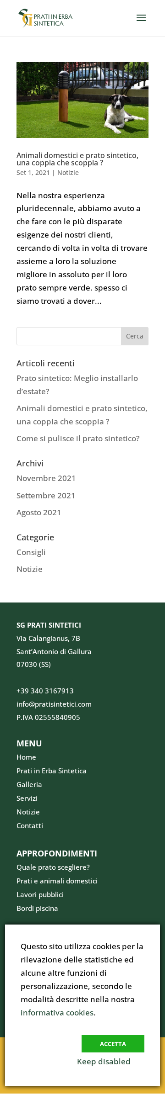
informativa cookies (57, 1012)
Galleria (29, 784)
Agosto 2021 (38, 512)
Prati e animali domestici (57, 880)
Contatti (29, 825)
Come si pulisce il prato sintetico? (78, 438)
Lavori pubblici (40, 894)
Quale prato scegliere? (53, 867)
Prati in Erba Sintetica (51, 770)
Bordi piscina (37, 908)
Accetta (113, 1044)
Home (26, 756)
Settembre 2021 (46, 495)
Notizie (68, 172)
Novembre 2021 (46, 478)
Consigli (31, 552)
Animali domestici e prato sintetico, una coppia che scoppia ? (77, 159)
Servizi (27, 798)
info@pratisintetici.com (54, 703)
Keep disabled (104, 1061)
